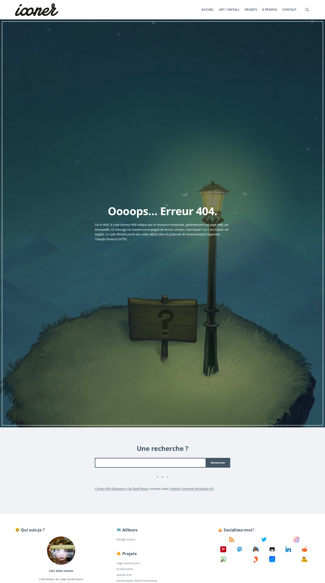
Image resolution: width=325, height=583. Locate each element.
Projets (251, 10)
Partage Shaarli (126, 539)
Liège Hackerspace (128, 563)
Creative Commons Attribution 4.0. (191, 489)
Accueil (207, 10)
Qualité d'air (124, 575)
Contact (289, 10)
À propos (269, 10)
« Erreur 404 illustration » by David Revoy (121, 489)
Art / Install (229, 10)
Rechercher (218, 462)
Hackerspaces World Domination (136, 580)
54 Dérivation (124, 569)
